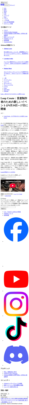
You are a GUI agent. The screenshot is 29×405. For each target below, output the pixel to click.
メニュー (7, 5)
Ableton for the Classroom (10, 32)
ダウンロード (8, 83)
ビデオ (6, 86)
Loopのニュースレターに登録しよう (11, 175)
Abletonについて (8, 38)
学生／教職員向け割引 (10, 372)
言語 (2, 393)
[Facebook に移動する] (16, 241)
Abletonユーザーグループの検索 (13, 383)
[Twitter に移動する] (16, 266)
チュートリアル (8, 85)
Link (5, 14)
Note (5, 12)
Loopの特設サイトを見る (8, 172)
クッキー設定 (17, 400)
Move (5, 11)
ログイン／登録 (8, 23)
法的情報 (20, 398)
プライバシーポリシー (7, 400)
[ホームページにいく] (2, 5)
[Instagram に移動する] (16, 315)
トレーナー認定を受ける (11, 387)
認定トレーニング (9, 37)
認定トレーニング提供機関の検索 (13, 385)
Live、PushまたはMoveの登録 (12, 211)
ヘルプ (6, 18)
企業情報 (25, 398)
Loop (5, 88)
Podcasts (6, 91)
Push (5, 9)
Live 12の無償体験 (9, 22)
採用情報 (6, 40)
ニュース (6, 81)
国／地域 (3, 395)
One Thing (6, 89)
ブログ (6, 30)
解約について (8, 402)
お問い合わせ (4, 398)
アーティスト (8, 80)
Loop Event (8, 195)
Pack (5, 17)
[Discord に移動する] (16, 365)
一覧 (5, 78)
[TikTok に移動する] (16, 340)
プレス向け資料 (12, 398)
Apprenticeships (8, 42)
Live (5, 8)
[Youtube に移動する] (16, 291)
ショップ (6, 15)
